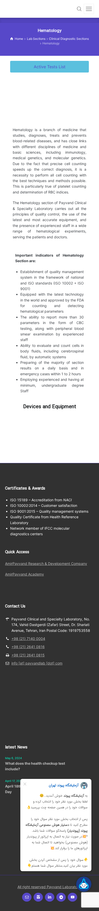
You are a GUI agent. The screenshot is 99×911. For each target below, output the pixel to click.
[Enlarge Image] (26, 417)
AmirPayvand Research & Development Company (46, 563)
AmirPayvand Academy (24, 574)
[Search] (79, 9)
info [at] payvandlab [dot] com (36, 663)
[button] (49, 67)
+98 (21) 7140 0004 (28, 638)
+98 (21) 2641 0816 (28, 647)
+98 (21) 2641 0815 (28, 655)
